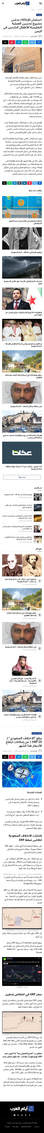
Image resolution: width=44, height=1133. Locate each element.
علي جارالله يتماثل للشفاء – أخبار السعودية (26, 406)
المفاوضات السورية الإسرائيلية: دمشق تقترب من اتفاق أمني (23, 314)
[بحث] (3, 3)
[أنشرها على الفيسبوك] (39, 42)
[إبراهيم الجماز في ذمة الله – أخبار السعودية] (22, 238)
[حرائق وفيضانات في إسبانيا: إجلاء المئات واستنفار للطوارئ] (22, 361)
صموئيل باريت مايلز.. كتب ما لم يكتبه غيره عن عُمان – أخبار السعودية (20, 580)
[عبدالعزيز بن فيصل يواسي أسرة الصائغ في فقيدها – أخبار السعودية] (22, 330)
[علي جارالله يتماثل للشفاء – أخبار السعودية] (22, 392)
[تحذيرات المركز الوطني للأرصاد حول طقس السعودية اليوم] (22, 267)
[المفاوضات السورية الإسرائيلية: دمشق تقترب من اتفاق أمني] (22, 299)
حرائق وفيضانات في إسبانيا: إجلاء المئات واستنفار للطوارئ (23, 376)
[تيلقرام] (19, 42)
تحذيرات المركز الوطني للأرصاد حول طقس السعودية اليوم (23, 282)
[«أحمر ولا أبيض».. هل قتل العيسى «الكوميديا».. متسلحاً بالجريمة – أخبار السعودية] (22, 665)
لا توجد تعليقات (6, 36)
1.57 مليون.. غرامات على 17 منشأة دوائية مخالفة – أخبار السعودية (23, 468)
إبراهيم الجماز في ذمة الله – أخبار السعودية (26, 252)
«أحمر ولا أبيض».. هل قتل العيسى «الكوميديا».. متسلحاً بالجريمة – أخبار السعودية (22, 681)
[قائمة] (40, 3)
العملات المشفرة (36, 733)
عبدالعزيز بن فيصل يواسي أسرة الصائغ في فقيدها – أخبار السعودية (23, 345)
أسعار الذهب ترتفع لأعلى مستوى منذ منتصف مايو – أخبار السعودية (17, 517)
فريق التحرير (33, 36)
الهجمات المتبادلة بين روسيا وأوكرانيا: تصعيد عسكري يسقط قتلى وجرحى (22, 437)
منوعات (39, 15)
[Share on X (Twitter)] (32, 42)
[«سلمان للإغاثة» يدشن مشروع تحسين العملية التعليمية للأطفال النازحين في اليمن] (22, 60)
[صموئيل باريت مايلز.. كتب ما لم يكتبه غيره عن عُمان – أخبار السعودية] (22, 565)
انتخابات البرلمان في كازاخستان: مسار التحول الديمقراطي (25, 222)
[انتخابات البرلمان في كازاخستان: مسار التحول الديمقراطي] (22, 207)
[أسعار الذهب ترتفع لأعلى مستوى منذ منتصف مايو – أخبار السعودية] (38, 518)
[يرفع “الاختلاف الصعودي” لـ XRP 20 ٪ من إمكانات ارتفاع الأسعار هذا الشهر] (22, 774)
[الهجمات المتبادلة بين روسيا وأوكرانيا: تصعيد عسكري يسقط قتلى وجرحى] (22, 421)
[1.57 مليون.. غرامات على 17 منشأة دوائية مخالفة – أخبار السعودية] (22, 453)
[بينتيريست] (12, 42)
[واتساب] (25, 42)
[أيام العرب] (22, 3)
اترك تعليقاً (21, 477)
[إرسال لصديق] (5, 42)
